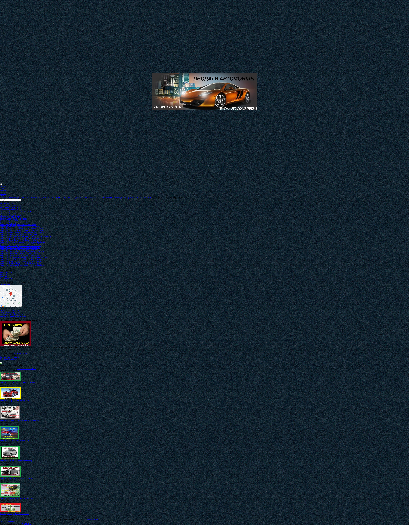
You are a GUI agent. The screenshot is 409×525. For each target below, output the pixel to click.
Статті (2, 196)
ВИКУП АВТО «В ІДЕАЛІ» (10, 205)
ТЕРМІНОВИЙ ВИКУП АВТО (11, 207)
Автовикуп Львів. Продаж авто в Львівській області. (19, 240)
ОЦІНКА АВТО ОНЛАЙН (10, 311)
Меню (5, 184)
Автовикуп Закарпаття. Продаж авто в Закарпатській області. (22, 265)
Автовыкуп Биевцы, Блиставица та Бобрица (16, 461)
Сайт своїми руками (7, 521)
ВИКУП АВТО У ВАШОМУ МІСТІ (13, 219)
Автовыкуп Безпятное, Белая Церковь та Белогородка (19, 421)
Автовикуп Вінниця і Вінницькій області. (15, 221)
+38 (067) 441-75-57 (7, 273)
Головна (3, 186)
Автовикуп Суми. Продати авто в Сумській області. (19, 250)
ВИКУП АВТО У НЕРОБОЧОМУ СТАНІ (15, 211)
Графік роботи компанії (8, 359)
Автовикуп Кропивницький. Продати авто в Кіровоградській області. (25, 236)
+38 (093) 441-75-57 (7, 274)
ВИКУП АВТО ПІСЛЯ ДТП (10, 213)
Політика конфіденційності (10, 313)
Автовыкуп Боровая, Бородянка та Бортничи (16, 498)
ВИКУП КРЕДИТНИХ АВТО (11, 215)
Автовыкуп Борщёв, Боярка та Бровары (14, 514)
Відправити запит (6, 353)
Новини (3, 194)
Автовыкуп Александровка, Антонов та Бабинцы (18, 382)
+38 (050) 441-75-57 (7, 276)
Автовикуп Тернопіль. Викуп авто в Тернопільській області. (22, 251)
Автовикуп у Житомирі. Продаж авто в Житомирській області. (23, 228)
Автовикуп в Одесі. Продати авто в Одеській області (19, 244)
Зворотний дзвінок (20, 353)
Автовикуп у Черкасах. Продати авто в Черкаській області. (21, 259)
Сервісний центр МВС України (11, 314)
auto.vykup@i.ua (6, 278)
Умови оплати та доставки (9, 357)
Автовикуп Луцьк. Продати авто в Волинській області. (20, 223)
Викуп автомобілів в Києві (26, 369)
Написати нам (5, 280)
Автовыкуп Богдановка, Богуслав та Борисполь (17, 478)
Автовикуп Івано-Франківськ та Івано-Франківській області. (22, 232)
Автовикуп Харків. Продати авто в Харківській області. (20, 253)
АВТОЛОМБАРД (6, 204)
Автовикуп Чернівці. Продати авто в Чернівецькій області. (21, 261)
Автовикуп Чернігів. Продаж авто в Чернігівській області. (21, 263)
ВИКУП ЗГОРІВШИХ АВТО (11, 217)
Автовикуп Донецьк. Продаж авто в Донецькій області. (20, 227)
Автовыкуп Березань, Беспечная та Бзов (14, 441)
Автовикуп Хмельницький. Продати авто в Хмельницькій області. (24, 257)
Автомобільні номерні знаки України (13, 316)
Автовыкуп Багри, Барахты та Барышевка (15, 401)
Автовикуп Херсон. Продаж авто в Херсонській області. (20, 255)
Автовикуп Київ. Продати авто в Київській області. (19, 234)
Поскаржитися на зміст (91, 519)
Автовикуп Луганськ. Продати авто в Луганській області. (21, 238)
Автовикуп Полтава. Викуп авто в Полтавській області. (20, 246)
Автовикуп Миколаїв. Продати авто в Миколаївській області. (22, 242)
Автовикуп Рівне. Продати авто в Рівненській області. (20, 248)
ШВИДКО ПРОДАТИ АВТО (11, 209)
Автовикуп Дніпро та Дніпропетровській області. (18, 225)
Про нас (3, 190)
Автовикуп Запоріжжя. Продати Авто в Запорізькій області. (22, 230)
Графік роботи (5, 284)
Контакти (3, 192)
